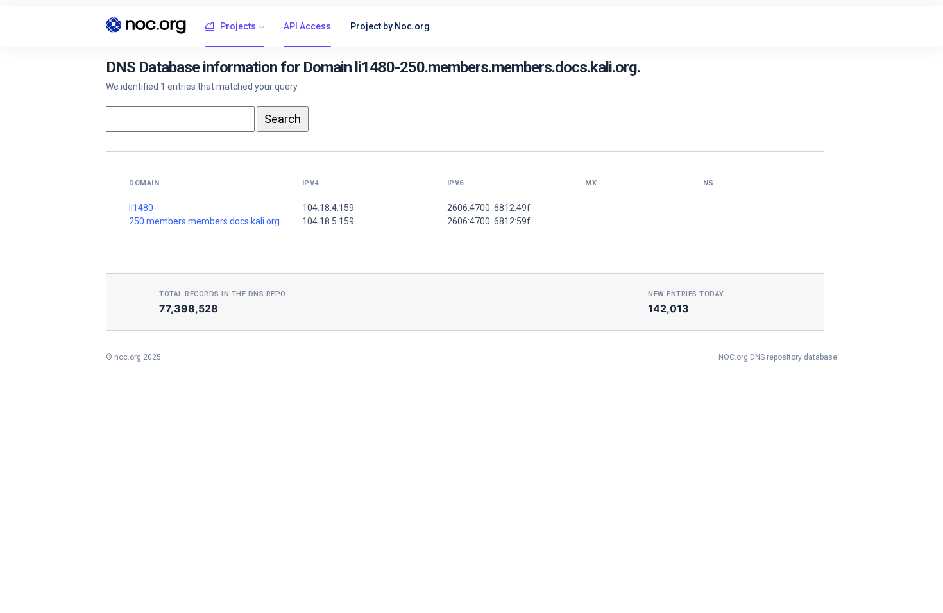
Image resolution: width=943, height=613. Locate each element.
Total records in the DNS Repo (222, 294)
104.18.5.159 (328, 221)
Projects (238, 26)
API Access (307, 26)
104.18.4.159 (328, 208)
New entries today (686, 294)
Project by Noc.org (390, 26)
